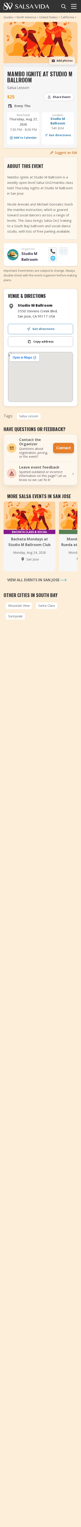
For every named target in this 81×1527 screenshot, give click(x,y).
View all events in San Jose (33, 579)
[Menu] (74, 6)
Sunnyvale (15, 616)
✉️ (63, 251)
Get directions (60, 135)
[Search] (63, 6)
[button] (40, 473)
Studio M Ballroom (57, 121)
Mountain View (19, 605)
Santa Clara (46, 605)
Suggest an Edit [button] (66, 152)
